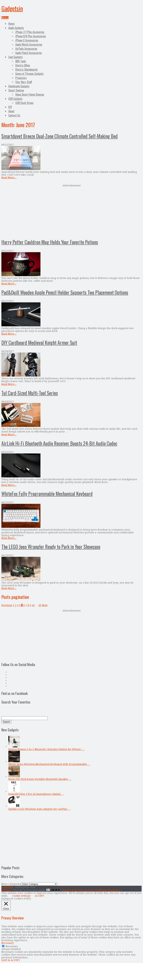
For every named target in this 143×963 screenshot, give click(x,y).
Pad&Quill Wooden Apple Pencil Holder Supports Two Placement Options (64, 292)
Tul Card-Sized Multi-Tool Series (29, 392)
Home (11, 24)
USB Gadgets (15, 99)
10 (33, 605)
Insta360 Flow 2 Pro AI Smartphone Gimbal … (36, 794)
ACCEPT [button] (39, 895)
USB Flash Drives (24, 103)
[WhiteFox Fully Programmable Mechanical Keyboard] (71, 516)
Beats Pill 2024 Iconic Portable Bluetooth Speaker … (39, 779)
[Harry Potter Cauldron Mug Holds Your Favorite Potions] (71, 264)
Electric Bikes (22, 65)
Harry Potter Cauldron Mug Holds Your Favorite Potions (49, 242)
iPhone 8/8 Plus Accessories (30, 36)
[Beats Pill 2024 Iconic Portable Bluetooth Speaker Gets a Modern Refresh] (14, 776)
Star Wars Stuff (23, 82)
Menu (5, 17)
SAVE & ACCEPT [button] (10, 960)
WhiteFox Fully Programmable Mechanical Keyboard (47, 493)
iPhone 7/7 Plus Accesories (29, 32)
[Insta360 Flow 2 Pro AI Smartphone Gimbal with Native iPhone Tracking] (14, 791)
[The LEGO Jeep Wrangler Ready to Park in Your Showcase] (71, 569)
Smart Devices (16, 90)
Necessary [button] (7, 943)
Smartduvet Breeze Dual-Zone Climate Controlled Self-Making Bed (59, 136)
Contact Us (14, 115)
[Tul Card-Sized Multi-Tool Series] (71, 415)
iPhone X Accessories (26, 40)
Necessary (12, 946)
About (11, 111)
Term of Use (88, 890)
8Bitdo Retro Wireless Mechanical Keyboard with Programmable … (49, 764)
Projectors (21, 78)
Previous (6, 605)
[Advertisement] (71, 211)
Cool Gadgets (15, 57)
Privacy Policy (70, 890)
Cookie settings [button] (21, 895)
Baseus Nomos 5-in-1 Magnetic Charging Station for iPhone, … (46, 749)
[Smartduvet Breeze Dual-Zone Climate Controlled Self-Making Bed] (71, 158)
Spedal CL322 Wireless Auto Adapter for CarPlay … (39, 809)
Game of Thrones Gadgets (29, 74)
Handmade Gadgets (18, 86)
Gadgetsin (12, 8)
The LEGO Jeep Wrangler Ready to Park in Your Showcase (50, 546)
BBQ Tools (20, 61)
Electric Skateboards (26, 69)
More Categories (11, 884)
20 (39, 605)
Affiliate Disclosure (109, 890)
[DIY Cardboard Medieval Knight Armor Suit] (71, 365)
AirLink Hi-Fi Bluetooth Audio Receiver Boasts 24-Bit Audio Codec (59, 443)
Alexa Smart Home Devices (29, 94)
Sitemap (6, 890)
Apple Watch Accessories (28, 44)
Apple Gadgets (16, 28)
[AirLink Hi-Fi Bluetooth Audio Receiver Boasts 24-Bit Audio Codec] (71, 465)
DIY (10, 107)
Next (44, 605)
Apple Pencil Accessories (28, 53)
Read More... (8, 177)
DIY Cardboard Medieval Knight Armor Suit (39, 342)
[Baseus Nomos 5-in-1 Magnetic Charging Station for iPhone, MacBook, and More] (14, 746)
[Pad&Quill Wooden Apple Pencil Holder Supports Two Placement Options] (71, 314)
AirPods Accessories (26, 49)
